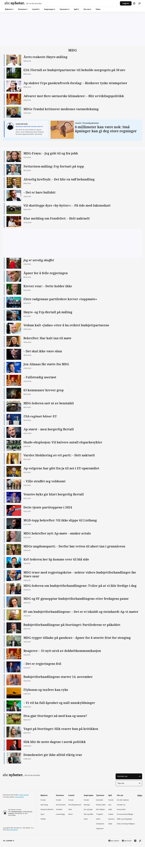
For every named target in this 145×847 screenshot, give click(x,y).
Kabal (110, 824)
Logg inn (125, 3)
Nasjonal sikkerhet (47, 809)
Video (98, 9)
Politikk (43, 819)
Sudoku (110, 814)
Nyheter (8, 9)
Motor (70, 814)
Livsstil (35, 9)
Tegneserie (99, 828)
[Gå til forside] (61, 3)
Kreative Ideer (101, 805)
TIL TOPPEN (7, 841)
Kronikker (59, 809)
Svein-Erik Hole (19, 797)
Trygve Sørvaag (24, 795)
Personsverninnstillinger (125, 814)
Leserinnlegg (60, 814)
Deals (86, 819)
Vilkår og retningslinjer (124, 819)
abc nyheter (115, 841)
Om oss (86, 9)
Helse (70, 809)
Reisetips (87, 805)
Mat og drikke (88, 814)
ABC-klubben (100, 809)
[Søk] (139, 3)
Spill (75, 9)
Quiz (109, 805)
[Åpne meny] (134, 3)
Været (98, 819)
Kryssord (111, 819)
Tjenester (64, 9)
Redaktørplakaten (16, 811)
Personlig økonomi (74, 805)
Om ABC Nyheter (123, 800)
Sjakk (110, 809)
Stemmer (22, 9)
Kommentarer (61, 805)
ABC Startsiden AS (12, 830)
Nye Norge (44, 805)
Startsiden (99, 800)
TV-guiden (99, 814)
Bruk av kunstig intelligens (126, 824)
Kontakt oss (122, 776)
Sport (42, 814)
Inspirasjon (49, 9)
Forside (43, 800)
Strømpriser (100, 824)
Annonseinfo (121, 809)
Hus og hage (88, 809)
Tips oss (120, 783)
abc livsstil (127, 841)
